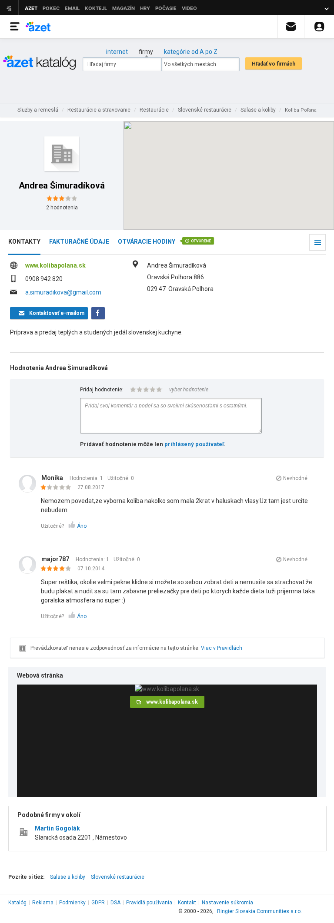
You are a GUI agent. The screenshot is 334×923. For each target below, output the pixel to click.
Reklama (42, 903)
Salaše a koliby (67, 877)
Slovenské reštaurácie (117, 877)
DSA (115, 903)
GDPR (98, 903)
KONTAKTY (24, 241)
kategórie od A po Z (190, 51)
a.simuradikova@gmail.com (63, 292)
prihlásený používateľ (194, 444)
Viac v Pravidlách (221, 648)
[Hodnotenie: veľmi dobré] (58, 569)
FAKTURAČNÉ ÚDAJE (79, 241)
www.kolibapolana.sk (55, 265)
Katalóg (17, 903)
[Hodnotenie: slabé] (58, 487)
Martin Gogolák (57, 828)
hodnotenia (62, 208)
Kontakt (187, 903)
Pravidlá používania (149, 903)
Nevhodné (295, 478)
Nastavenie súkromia (227, 903)
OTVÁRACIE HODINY (146, 241)
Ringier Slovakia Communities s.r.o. (259, 911)
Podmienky (72, 903)
